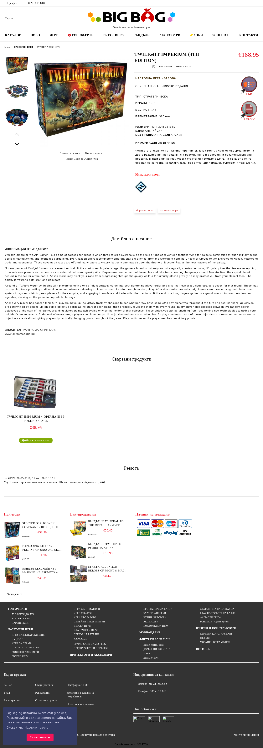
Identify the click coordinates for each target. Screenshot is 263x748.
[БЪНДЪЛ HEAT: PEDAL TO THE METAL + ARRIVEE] (78, 528)
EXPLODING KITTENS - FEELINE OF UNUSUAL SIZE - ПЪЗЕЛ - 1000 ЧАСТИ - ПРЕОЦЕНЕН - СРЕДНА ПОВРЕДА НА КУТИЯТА (41, 548)
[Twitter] (245, 3)
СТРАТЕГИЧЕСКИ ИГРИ (48, 47)
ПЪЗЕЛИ (205, 638)
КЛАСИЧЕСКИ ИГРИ (86, 630)
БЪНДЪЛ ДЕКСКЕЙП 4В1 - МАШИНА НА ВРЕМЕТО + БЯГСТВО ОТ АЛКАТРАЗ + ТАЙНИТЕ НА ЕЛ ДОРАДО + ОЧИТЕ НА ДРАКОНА (41, 571)
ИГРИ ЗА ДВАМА (22, 643)
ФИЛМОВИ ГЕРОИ (211, 617)
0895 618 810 (36, 3)
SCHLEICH (220, 35)
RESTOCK (203, 649)
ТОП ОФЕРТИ (83, 35)
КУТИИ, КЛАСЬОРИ (155, 617)
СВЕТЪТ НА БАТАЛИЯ (87, 634)
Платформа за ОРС (78, 685)
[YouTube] (257, 3)
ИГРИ (54, 35)
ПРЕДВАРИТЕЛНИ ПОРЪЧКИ (91, 648)
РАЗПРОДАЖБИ (21, 618)
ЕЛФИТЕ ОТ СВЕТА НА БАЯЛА (218, 613)
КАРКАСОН (80, 638)
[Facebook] (240, 3)
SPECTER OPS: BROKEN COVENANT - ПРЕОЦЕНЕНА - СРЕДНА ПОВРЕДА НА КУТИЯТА (41, 525)
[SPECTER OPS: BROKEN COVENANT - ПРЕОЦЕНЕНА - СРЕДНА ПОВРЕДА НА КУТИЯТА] (12, 530)
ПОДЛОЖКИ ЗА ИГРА (155, 626)
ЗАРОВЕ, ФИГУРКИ (154, 613)
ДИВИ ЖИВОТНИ (153, 645)
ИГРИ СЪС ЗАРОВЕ (85, 617)
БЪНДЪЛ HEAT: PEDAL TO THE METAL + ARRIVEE (106, 523)
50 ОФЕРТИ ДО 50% (23, 614)
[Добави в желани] (256, 175)
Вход (7, 692)
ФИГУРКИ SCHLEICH (154, 639)
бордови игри (145, 210)
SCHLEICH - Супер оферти (214, 621)
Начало (7, 47)
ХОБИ (198, 35)
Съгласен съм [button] (40, 737)
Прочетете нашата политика (97, 734)
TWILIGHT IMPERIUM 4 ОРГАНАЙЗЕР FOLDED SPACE (35, 419)
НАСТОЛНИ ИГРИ (23, 47)
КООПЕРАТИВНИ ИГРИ (25, 652)
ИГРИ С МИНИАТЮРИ (87, 609)
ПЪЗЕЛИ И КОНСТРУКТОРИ (216, 628)
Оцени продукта (93, 153)
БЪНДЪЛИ (141, 35)
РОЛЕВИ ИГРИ (20, 656)
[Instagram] (251, 3)
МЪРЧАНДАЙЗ (149, 632)
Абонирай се (14, 594)
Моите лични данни (246, 734)
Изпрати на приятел (69, 153)
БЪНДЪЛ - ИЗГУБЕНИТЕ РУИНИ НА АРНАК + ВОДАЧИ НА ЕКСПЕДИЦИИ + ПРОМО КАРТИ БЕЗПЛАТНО (107, 546)
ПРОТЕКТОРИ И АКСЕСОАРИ (91, 654)
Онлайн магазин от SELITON (131, 744)
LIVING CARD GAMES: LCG (90, 644)
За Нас (8, 685)
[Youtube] (162, 699)
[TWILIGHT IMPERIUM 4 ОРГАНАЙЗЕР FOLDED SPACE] (36, 391)
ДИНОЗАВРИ (151, 657)
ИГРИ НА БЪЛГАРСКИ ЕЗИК (28, 635)
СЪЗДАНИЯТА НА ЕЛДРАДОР (217, 609)
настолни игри (169, 210)
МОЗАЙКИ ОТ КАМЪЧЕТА (215, 642)
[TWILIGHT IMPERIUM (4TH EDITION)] (81, 146)
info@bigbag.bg (157, 683)
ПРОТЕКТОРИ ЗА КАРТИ (157, 609)
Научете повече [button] (36, 727)
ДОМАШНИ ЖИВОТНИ (156, 649)
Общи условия (44, 685)
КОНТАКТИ (248, 35)
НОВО (35, 35)
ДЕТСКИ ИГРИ (82, 626)
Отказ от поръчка (46, 700)
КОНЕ (146, 653)
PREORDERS (113, 35)
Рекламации (42, 692)
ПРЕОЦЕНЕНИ (20, 622)
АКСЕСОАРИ (169, 35)
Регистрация (11, 700)
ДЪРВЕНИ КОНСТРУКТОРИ (216, 633)
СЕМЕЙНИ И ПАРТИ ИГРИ (89, 621)
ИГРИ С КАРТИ (83, 613)
